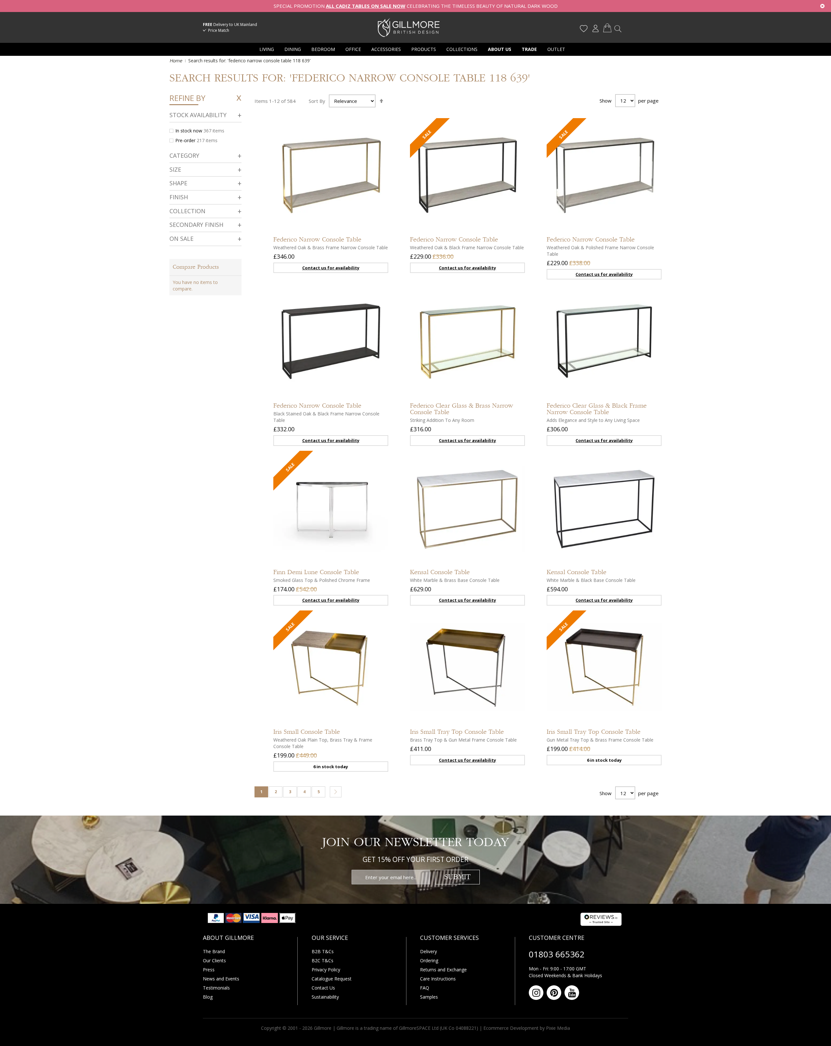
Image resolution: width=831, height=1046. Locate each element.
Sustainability (325, 997)
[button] (377, 218)
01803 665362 (557, 954)
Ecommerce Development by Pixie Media (526, 1028)
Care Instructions (438, 979)
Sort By (317, 101)
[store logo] (409, 27)
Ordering (429, 960)
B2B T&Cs (323, 951)
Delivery (428, 951)
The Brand (214, 951)
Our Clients (214, 960)
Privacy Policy (326, 969)
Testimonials (216, 988)
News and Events (221, 979)
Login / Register (595, 28)
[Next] (335, 791)
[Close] (822, 6)
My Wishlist (584, 28)
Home (176, 60)
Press (209, 969)
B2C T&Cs (322, 960)
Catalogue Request (332, 979)
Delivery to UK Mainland (230, 24)
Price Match (218, 30)
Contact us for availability (330, 268)
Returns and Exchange (443, 969)
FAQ (424, 988)
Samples (429, 997)
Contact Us (323, 988)
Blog (208, 997)
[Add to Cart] (513, 199)
